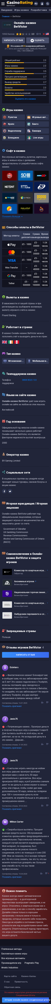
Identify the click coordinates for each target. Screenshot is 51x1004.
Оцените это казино (25, 99)
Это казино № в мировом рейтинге (27, 46)
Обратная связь (12, 987)
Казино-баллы (28, 976)
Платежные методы (11, 949)
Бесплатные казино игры (14, 953)
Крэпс (10, 124)
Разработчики (39, 10)
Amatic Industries (9, 967)
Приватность (21, 981)
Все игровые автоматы (13, 958)
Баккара (36, 131)
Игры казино (21, 10)
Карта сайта (10, 976)
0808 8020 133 (29, 380)
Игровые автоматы (40, 117)
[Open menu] (3, 3)
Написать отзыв (13, 40)
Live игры (38, 138)
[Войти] (42, 4)
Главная (6, 16)
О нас (7, 981)
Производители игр (11, 963)
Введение (6, 10)
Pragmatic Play (31, 963)
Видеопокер (14, 131)
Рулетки (12, 117)
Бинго (35, 124)
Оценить (39, 40)
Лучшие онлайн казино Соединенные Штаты (27, 1000)
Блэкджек (13, 137)
